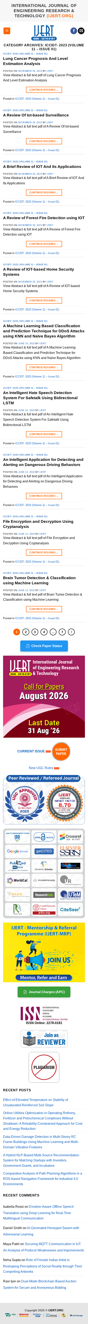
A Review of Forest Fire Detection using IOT (44, 218)
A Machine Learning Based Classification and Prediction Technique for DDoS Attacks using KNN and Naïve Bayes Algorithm (44, 331)
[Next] (71, 632)
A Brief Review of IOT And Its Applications (42, 166)
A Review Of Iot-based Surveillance (36, 115)
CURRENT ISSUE (31, 751)
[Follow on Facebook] (73, 30)
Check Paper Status (46, 646)
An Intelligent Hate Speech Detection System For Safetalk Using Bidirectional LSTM (40, 398)
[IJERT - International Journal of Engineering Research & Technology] (44, 33)
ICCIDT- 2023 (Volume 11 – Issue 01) (25, 53)
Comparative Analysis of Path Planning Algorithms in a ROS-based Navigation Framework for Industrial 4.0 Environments (42, 1179)
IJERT (49, 71)
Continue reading (44, 89)
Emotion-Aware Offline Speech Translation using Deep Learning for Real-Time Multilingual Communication (38, 1212)
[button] (6, 30)
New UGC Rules (41, 768)
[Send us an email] (81, 30)
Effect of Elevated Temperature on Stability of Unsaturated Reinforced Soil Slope (35, 1102)
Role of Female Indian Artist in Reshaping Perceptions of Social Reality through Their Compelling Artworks (42, 1265)
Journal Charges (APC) (47, 992)
